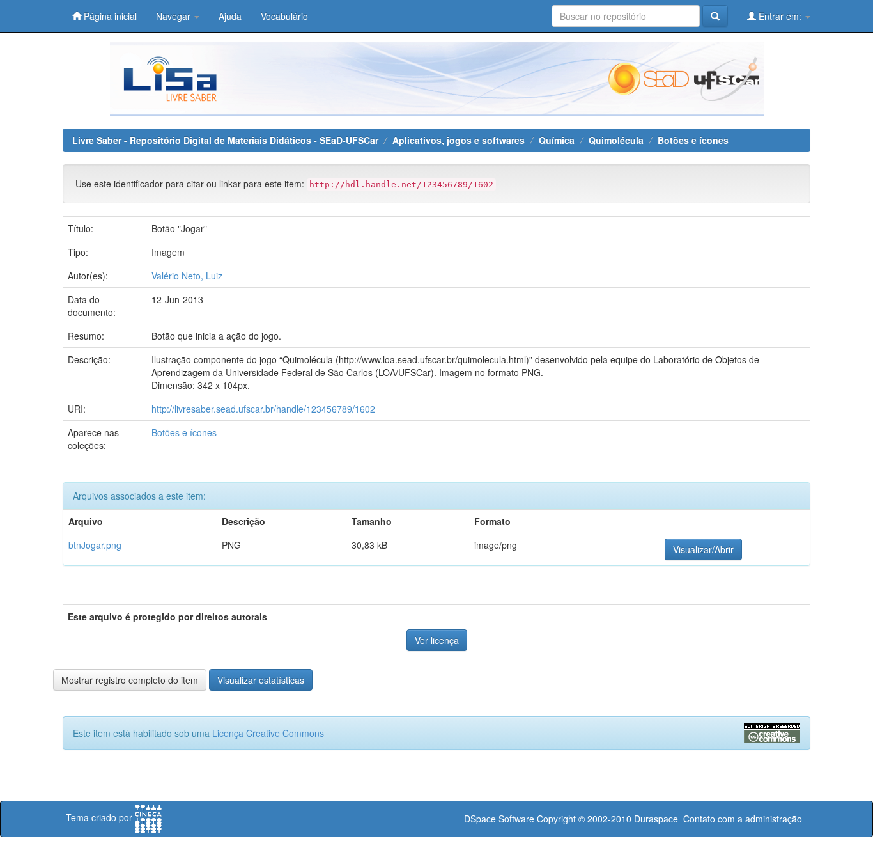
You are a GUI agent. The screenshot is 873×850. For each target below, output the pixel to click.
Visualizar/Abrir (703, 549)
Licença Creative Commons (268, 733)
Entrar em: (780, 16)
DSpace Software (499, 818)
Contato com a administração (742, 818)
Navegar (174, 16)
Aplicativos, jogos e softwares (458, 140)
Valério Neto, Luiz (186, 275)
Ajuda (230, 16)
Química (557, 140)
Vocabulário (284, 16)
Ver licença (437, 640)
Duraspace (656, 818)
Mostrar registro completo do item (129, 679)
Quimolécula (616, 140)
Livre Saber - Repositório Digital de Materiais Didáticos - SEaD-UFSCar (225, 140)
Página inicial (109, 16)
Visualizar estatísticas (260, 679)
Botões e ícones (693, 140)
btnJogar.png (94, 545)
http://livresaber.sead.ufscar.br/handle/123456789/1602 (263, 408)
